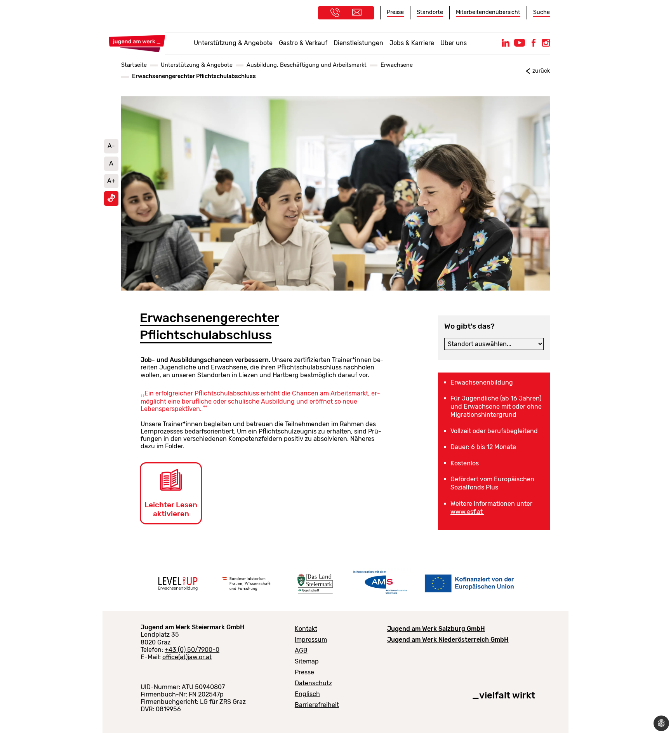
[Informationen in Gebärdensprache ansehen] (111, 200)
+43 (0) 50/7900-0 (192, 649)
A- (111, 146)
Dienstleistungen (358, 43)
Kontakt (306, 628)
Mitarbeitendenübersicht (488, 12)
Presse (395, 12)
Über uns (453, 43)
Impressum (311, 639)
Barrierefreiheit (317, 705)
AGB (301, 650)
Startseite (134, 65)
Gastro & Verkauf (303, 43)
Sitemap (307, 661)
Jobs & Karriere (411, 43)
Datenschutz (313, 683)
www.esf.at (467, 511)
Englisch (307, 694)
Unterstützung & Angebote (233, 43)
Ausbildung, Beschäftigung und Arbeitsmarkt (307, 65)
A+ (111, 181)
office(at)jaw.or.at (187, 657)
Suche (541, 12)
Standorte (430, 12)
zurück (541, 71)
